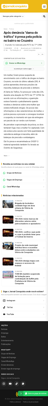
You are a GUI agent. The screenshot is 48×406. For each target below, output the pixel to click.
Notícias (4, 329)
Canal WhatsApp (7, 361)
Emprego (4, 333)
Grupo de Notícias (8, 354)
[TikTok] (16, 383)
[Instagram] (3, 383)
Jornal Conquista (29, 50)
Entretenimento (7, 341)
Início (5, 29)
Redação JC (17, 50)
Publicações (6, 344)
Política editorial (15, 402)
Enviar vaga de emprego (10, 369)
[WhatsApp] (23, 383)
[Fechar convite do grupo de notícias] (20, 393)
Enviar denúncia (7, 365)
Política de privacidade (30, 402)
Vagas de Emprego (8, 357)
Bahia (3, 337)
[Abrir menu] (44, 6)
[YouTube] (10, 383)
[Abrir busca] (44, 16)
